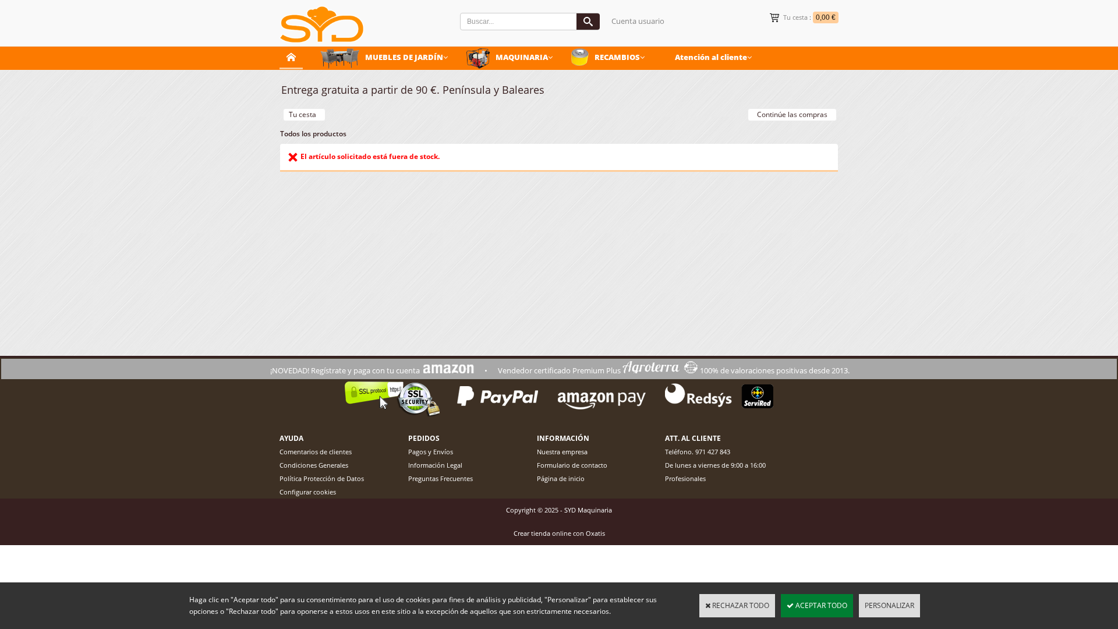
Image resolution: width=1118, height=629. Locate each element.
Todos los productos (313, 134)
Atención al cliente (711, 57)
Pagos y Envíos (430, 451)
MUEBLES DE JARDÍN (404, 57)
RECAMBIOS (617, 57)
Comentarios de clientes (316, 451)
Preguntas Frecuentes (440, 478)
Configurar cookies (308, 491)
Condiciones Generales (314, 465)
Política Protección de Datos (322, 478)
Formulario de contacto (572, 465)
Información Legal (435, 465)
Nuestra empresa (562, 451)
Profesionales (685, 478)
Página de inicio (561, 478)
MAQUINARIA (522, 57)
